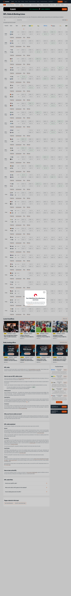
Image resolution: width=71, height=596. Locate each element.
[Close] (44, 292)
